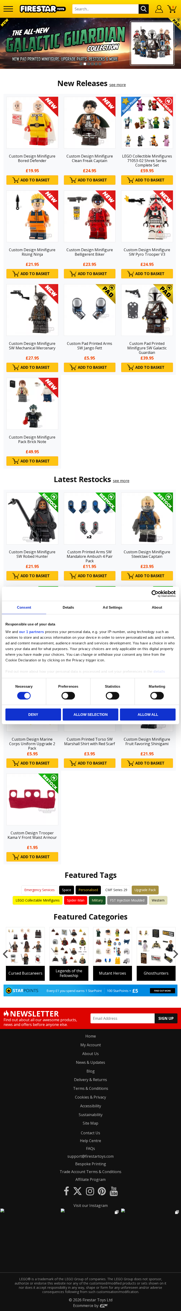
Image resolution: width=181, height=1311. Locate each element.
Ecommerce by (86, 1305)
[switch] (68, 695)
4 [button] (92, 63)
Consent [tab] (24, 607)
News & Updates (90, 1062)
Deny (33, 715)
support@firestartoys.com (90, 1156)
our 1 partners (31, 631)
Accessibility (90, 1106)
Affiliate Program (90, 1179)
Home (90, 1036)
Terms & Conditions (90, 1088)
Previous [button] (4, 43)
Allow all (148, 715)
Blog (90, 1071)
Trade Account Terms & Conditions (90, 1171)
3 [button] (88, 63)
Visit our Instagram (91, 1205)
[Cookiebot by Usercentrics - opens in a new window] (155, 593)
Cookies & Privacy (90, 1097)
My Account (90, 1044)
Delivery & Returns (90, 1079)
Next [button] (177, 43)
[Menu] (8, 9)
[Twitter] (77, 1190)
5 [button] (96, 63)
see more (117, 84)
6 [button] (100, 63)
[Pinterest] (102, 1190)
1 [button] (81, 63)
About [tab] (157, 607)
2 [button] (84, 63)
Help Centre (90, 1140)
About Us (90, 1053)
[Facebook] (66, 1190)
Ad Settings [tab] (112, 607)
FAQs (90, 1148)
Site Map (90, 1123)
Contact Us (90, 1132)
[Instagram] (90, 1190)
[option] (90, 43)
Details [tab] (68, 607)
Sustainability (91, 1114)
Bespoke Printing (90, 1163)
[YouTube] (114, 1190)
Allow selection (91, 715)
